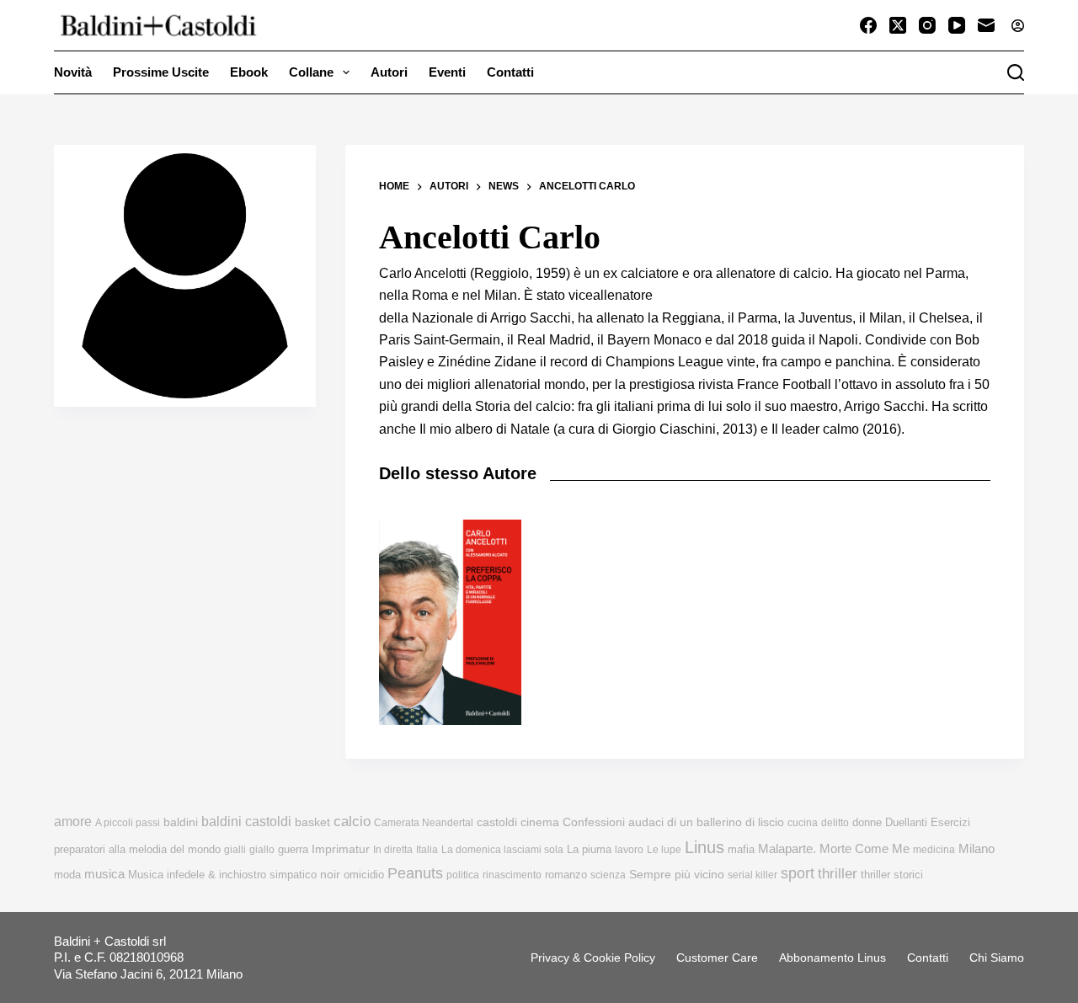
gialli (235, 850)
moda (67, 874)
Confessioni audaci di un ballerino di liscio (673, 822)
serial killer (752, 875)
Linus (704, 847)
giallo (262, 850)
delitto (835, 823)
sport (797, 873)
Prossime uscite (161, 72)
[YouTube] (956, 25)
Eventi (447, 72)
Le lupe (664, 850)
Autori (389, 72)
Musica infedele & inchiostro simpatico (222, 874)
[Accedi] (1017, 25)
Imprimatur (341, 849)
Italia (427, 850)
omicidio (364, 874)
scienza (608, 875)
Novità (73, 72)
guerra (293, 849)
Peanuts (415, 873)
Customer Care (717, 957)
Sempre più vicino (676, 874)
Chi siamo (996, 957)
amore (73, 821)
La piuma (589, 849)
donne (867, 822)
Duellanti (906, 822)
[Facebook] (868, 25)
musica (104, 874)
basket (312, 822)
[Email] (986, 25)
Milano (976, 849)
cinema (539, 822)
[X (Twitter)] (897, 25)
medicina (934, 850)
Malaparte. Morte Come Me (834, 848)
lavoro (629, 850)
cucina (802, 823)
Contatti (510, 72)
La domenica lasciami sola (502, 850)
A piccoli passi (127, 823)
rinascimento (512, 875)
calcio (352, 821)
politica (462, 875)
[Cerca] (1015, 72)
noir (330, 874)
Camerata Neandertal (423, 823)
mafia (741, 849)
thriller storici (892, 874)
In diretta (393, 850)
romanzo (566, 874)
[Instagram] (927, 25)
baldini (180, 822)
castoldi (497, 822)
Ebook (249, 72)
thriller (837, 874)
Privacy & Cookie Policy (593, 957)
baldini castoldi (246, 821)
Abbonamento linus (832, 957)
